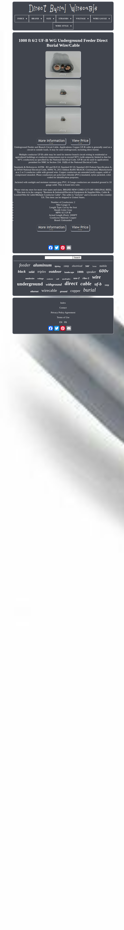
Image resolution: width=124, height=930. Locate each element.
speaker (91, 271)
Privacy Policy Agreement (63, 312)
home (94, 266)
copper (75, 291)
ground (63, 291)
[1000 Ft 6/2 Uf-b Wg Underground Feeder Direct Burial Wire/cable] (63, 65)
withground (54, 284)
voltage (40, 278)
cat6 (57, 279)
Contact (63, 307)
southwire (29, 278)
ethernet (34, 291)
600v (103, 270)
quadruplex (66, 279)
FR (65, 322)
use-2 (76, 278)
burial (89, 290)
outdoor (55, 271)
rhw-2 (86, 278)
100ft (80, 271)
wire (96, 277)
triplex (42, 271)
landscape (69, 272)
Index (63, 303)
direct (71, 283)
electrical (77, 265)
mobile (103, 266)
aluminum (42, 265)
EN (60, 322)
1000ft (66, 266)
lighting (57, 266)
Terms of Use (63, 317)
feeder (24, 265)
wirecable (49, 290)
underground (30, 283)
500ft (107, 285)
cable (85, 283)
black (22, 271)
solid (31, 271)
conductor (50, 279)
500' (87, 266)
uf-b (98, 284)
